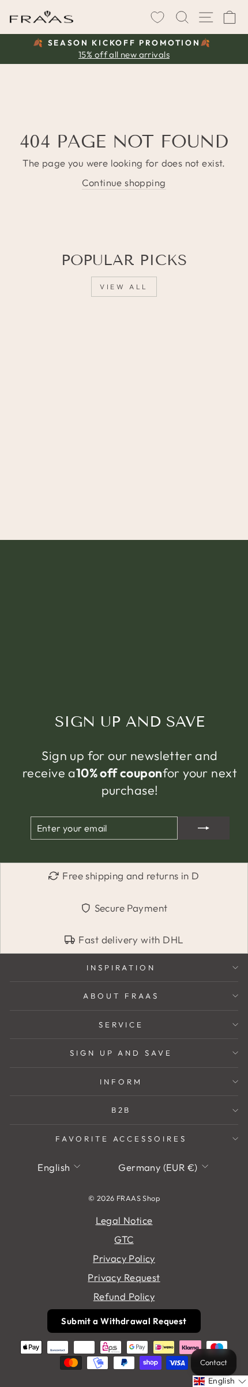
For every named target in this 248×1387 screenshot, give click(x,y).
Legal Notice (124, 1220)
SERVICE (121, 1024)
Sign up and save (121, 1052)
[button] (220, 1381)
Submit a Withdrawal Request (123, 1321)
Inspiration (121, 967)
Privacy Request (124, 1277)
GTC (123, 1239)
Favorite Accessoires (121, 1138)
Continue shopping (124, 182)
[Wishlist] (157, 17)
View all (124, 286)
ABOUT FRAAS (121, 995)
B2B (121, 1109)
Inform (121, 1081)
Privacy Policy (124, 1258)
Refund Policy (124, 1296)
